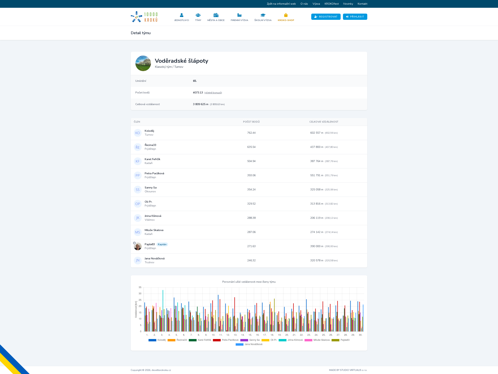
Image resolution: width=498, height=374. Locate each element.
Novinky (348, 4)
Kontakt (362, 4)
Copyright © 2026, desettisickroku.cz (151, 370)
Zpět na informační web (281, 4)
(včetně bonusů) (213, 92)
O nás (304, 4)
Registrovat (328, 16)
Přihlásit (357, 16)
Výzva (316, 4)
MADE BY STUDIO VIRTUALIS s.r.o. (348, 370)
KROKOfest (332, 4)
